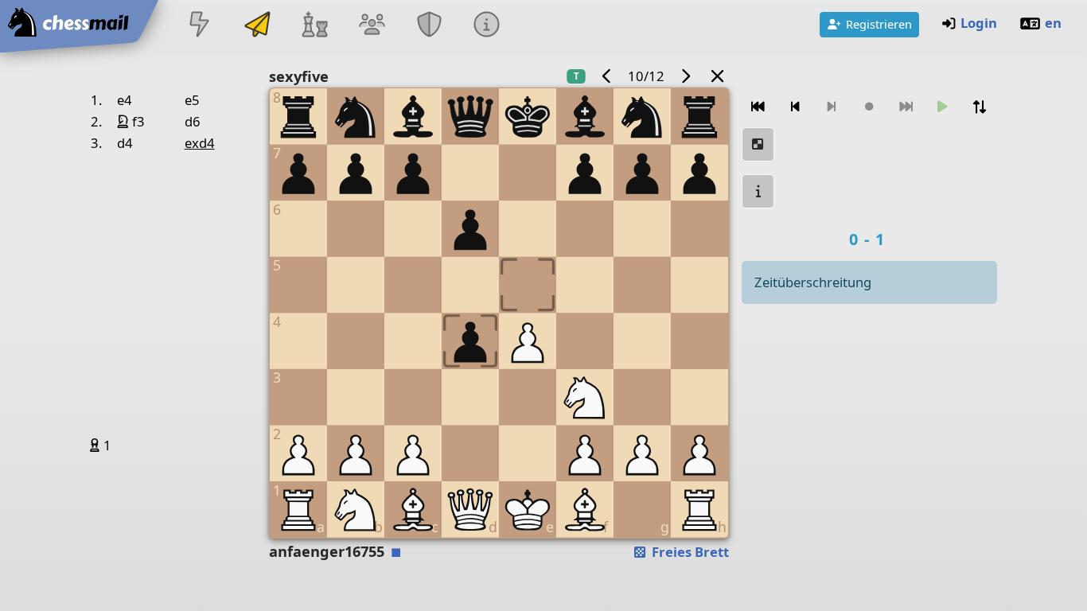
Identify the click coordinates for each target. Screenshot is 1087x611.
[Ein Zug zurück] (795, 107)
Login (978, 23)
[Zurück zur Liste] (717, 76)
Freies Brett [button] (689, 552)
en (1053, 23)
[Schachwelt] (314, 26)
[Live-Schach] (199, 26)
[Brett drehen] (979, 107)
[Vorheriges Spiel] (607, 76)
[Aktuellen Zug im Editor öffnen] (758, 144)
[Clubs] (429, 26)
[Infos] (487, 26)
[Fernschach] (257, 26)
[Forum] (371, 26)
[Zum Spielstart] (758, 107)
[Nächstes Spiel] (685, 76)
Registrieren (879, 24)
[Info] (758, 191)
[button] (96, 444)
